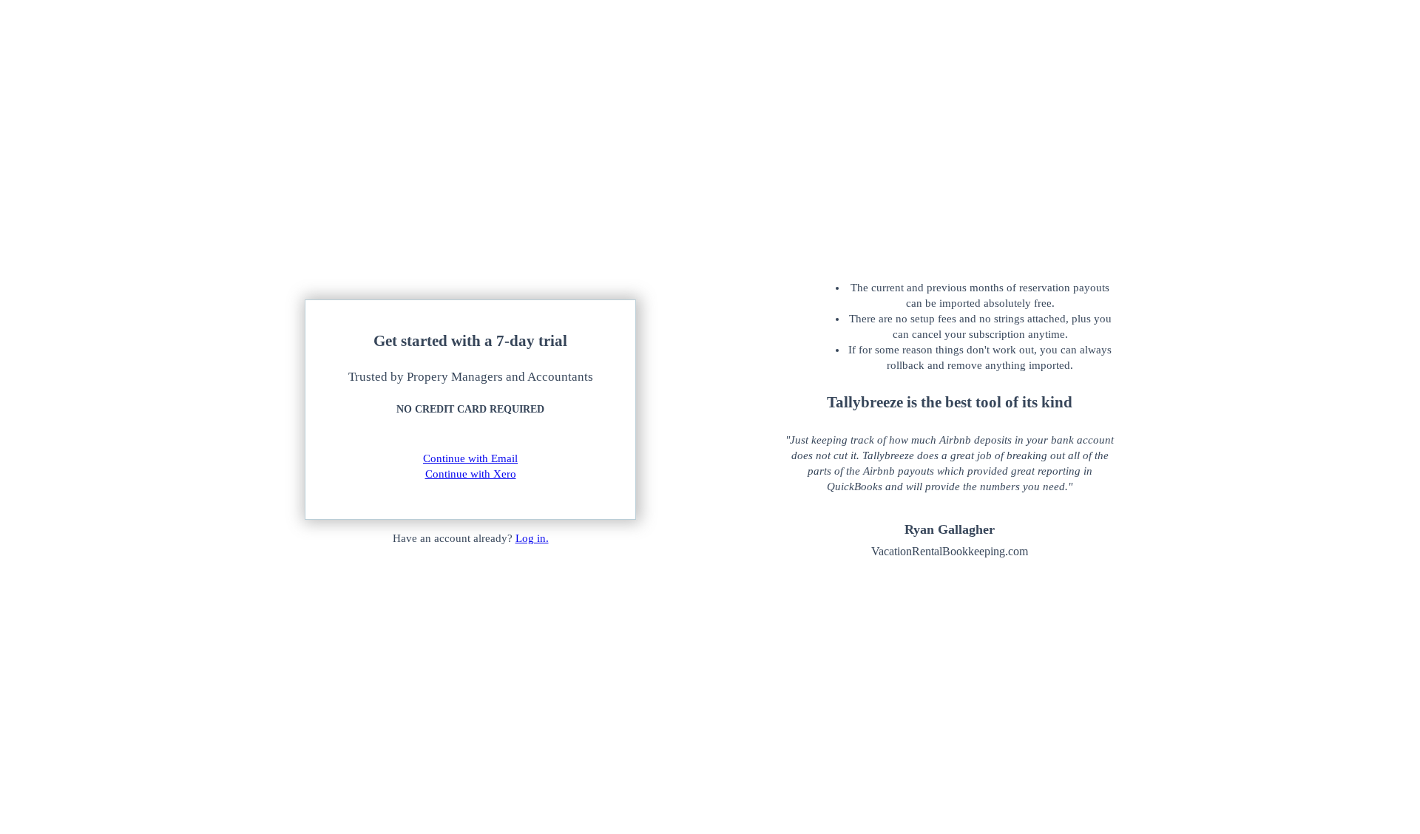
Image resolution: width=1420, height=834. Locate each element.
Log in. (532, 538)
